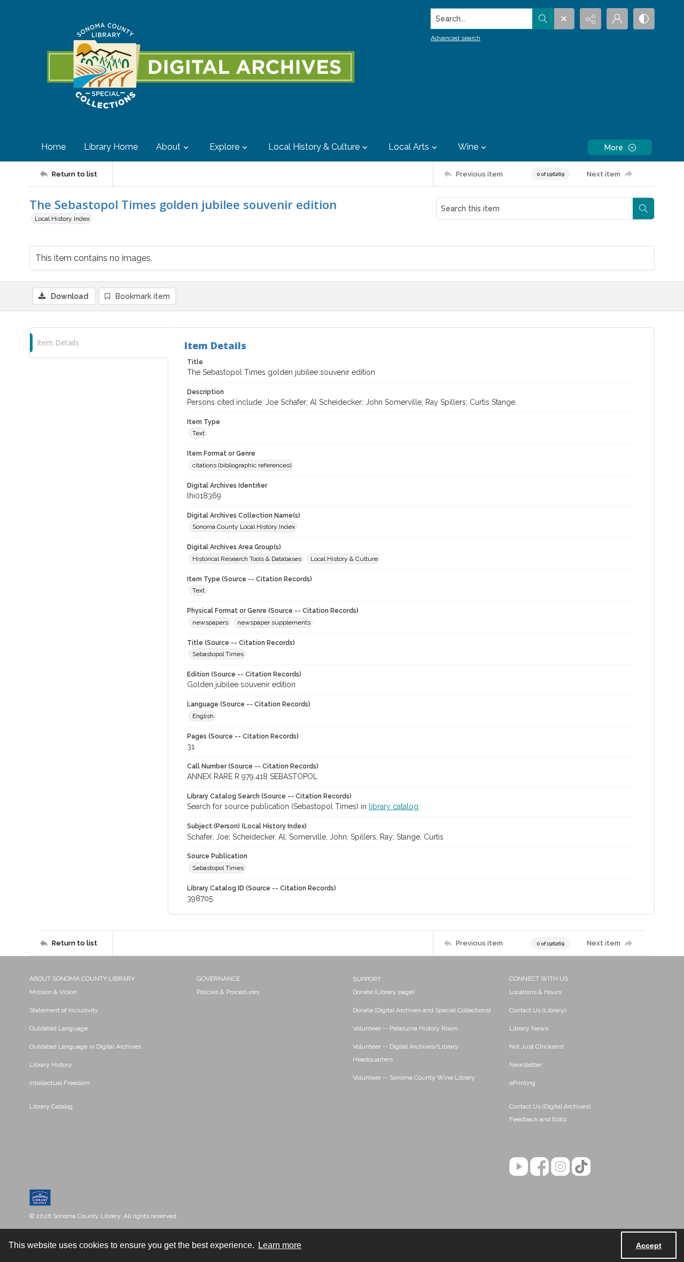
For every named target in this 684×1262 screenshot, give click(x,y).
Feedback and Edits (537, 1119)
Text (198, 433)
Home (53, 147)
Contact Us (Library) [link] (537, 1010)
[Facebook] (539, 1166)
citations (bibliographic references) (241, 465)
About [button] (168, 147)
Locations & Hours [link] (535, 992)
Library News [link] (528, 1028)
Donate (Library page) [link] (383, 992)
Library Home (111, 147)
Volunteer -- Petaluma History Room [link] (405, 1028)
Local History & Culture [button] (314, 147)
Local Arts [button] (408, 147)
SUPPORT (367, 979)
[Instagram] (560, 1166)
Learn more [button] (279, 1245)
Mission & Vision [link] (53, 992)
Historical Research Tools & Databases (246, 559)
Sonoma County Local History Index (243, 526)
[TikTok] (581, 1166)
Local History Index (62, 218)
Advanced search (455, 38)
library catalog (393, 806)
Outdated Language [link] (58, 1028)
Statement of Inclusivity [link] (63, 1010)
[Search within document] (643, 208)
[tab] (99, 343)
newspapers (210, 622)
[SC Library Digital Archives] (200, 66)
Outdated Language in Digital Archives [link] (85, 1046)
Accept (649, 1245)
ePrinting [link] (522, 1083)
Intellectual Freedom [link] (59, 1083)
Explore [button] (224, 147)
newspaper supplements (273, 622)
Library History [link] (50, 1064)
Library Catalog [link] (51, 1106)
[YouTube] (518, 1166)
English (203, 716)
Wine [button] (468, 147)
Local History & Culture (344, 559)
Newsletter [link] (525, 1064)
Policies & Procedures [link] (228, 992)
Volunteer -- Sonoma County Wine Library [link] (414, 1077)
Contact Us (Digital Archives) (549, 1106)
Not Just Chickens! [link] (536, 1046)
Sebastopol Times (218, 654)
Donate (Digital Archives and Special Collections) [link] (422, 1010)
